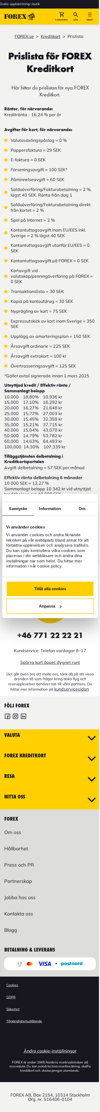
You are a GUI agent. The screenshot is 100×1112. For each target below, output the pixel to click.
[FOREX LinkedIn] (23, 717)
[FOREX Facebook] (7, 717)
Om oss (12, 832)
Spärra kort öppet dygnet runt (50, 662)
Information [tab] (50, 508)
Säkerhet (12, 1009)
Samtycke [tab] (18, 508)
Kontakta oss (18, 914)
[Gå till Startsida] (19, 16)
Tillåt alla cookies (50, 588)
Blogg (10, 930)
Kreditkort (51, 36)
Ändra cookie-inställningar (50, 1051)
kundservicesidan (71, 689)
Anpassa (47, 606)
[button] (61, 16)
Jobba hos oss (19, 897)
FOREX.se (24, 36)
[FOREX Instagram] (15, 717)
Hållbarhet (16, 848)
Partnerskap (18, 881)
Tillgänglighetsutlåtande (24, 1021)
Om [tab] (82, 508)
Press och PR (19, 865)
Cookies (12, 985)
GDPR (10, 997)
